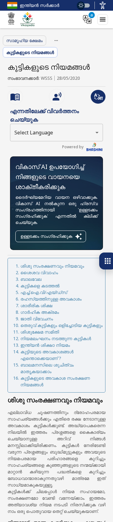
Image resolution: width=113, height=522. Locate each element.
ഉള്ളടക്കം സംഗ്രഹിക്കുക (46, 236)
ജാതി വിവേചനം (36, 319)
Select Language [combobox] (33, 132)
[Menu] (102, 19)
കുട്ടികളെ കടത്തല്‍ (40, 286)
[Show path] (56, 40)
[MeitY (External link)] (11, 19)
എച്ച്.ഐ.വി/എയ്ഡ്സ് (43, 292)
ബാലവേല (30, 279)
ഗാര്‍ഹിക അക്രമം (39, 312)
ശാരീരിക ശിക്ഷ (36, 305)
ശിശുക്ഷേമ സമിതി (39, 332)
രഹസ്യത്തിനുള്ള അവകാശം (51, 299)
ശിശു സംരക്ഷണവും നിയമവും (52, 266)
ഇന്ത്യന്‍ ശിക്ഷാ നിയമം (45, 345)
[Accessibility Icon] (102, 5)
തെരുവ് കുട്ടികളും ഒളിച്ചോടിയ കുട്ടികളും (61, 325)
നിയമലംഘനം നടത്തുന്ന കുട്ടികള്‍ (55, 338)
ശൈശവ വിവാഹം (39, 272)
